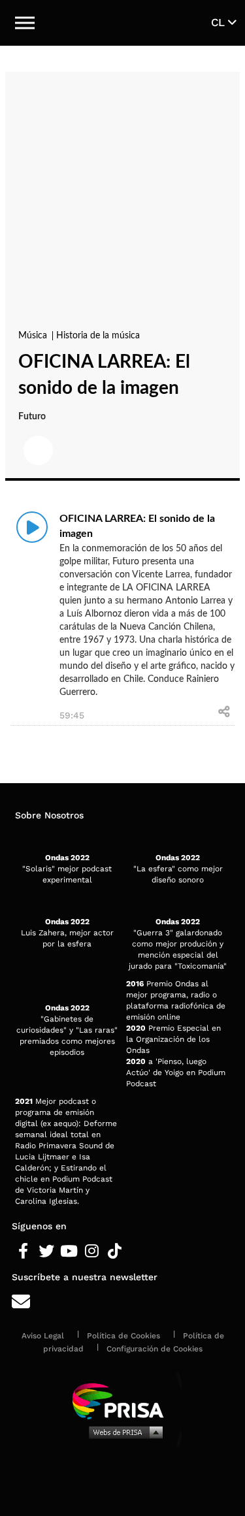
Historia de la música (98, 335)
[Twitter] (46, 1251)
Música (34, 335)
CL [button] (219, 22)
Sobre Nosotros (49, 815)
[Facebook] (23, 1251)
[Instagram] (91, 1251)
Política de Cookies (123, 1335)
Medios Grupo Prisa (123, 1432)
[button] (25, 23)
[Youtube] (68, 1251)
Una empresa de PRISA (123, 1400)
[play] (32, 527)
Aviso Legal (43, 1335)
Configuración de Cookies (154, 1348)
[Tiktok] (114, 1251)
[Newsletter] (122, 1302)
